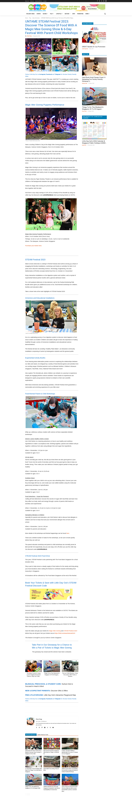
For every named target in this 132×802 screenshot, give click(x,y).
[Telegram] (47, 709)
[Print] (44, 709)
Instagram (42, 74)
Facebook (49, 74)
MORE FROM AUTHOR (43, 734)
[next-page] (29, 794)
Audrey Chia (84, 83)
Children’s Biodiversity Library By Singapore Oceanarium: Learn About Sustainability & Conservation (51, 788)
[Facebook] (97, 1)
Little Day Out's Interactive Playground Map (60, 695)
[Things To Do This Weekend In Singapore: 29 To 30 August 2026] (51, 666)
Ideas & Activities (36, 18)
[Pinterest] (33, 709)
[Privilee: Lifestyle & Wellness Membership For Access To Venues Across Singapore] (70, 743)
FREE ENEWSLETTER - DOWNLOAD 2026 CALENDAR (92, 117)
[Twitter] (102, 1)
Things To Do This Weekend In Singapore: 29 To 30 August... (92, 108)
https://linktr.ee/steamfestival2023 (65, 633)
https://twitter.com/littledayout (41, 721)
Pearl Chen (84, 111)
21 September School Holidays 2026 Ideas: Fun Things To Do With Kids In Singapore (33, 770)
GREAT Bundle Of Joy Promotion (93, 47)
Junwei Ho (84, 145)
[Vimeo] (104, 1)
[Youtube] (106, 1)
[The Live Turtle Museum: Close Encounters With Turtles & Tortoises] (70, 666)
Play (30, 18)
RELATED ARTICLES (31, 734)
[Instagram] (99, 1)
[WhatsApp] (37, 709)
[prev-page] (26, 794)
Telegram (57, 74)
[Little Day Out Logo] (37, 7)
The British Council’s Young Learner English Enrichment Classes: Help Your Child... (33, 675)
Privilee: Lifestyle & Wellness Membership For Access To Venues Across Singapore (70, 752)
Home (26, 18)
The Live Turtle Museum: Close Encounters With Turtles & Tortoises (70, 675)
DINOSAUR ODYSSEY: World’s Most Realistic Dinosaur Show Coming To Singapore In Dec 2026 (33, 752)
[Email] (40, 709)
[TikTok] (48, 728)
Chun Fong (29, 36)
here (67, 533)
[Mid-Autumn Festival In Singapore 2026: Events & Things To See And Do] (51, 743)
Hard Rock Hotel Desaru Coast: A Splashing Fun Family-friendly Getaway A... (93, 79)
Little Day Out (85, 48)
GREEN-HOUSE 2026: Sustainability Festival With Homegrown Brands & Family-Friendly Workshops (70, 770)
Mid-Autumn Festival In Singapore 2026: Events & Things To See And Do (51, 752)
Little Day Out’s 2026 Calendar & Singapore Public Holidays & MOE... (94, 142)
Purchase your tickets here (33, 245)
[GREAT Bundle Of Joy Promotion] (94, 36)
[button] (105, 14)
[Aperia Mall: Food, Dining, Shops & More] (51, 761)
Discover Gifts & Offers (59, 691)
